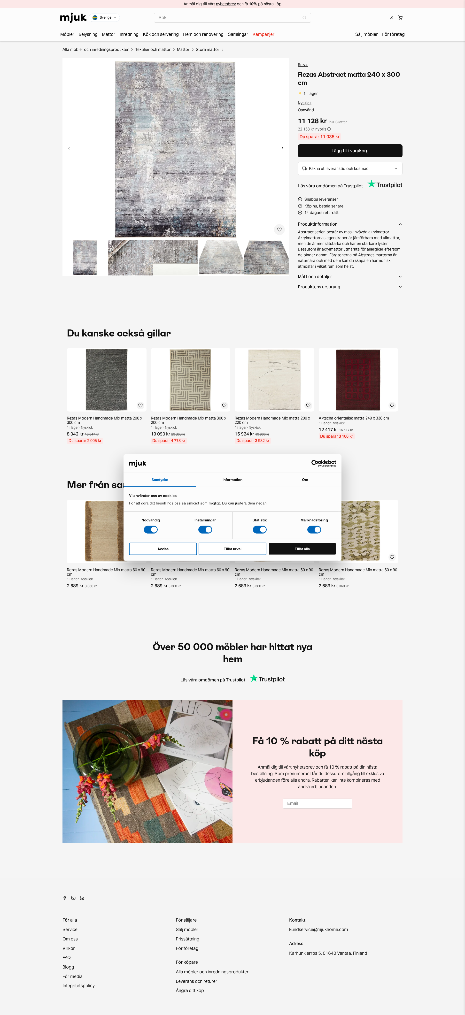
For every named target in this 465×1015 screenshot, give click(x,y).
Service (70, 929)
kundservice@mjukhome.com (318, 929)
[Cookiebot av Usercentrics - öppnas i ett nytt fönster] (315, 463)
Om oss (70, 939)
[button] (175, 148)
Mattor (183, 49)
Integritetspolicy (78, 985)
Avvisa (163, 548)
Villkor (68, 948)
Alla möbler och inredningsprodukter (95, 49)
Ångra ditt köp (190, 990)
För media (72, 976)
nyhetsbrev (226, 3)
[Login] (391, 17)
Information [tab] (232, 479)
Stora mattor (207, 49)
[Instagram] (73, 898)
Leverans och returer (196, 981)
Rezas (303, 64)
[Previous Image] (69, 148)
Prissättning (187, 939)
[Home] (73, 18)
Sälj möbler (187, 929)
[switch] (205, 529)
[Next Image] (282, 148)
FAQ (66, 957)
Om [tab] (305, 479)
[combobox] (232, 18)
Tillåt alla (302, 548)
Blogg (68, 967)
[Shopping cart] (400, 17)
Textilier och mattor (152, 49)
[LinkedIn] (82, 898)
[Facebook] (64, 898)
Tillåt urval (232, 548)
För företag (187, 948)
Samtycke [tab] (160, 479)
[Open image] (85, 257)
